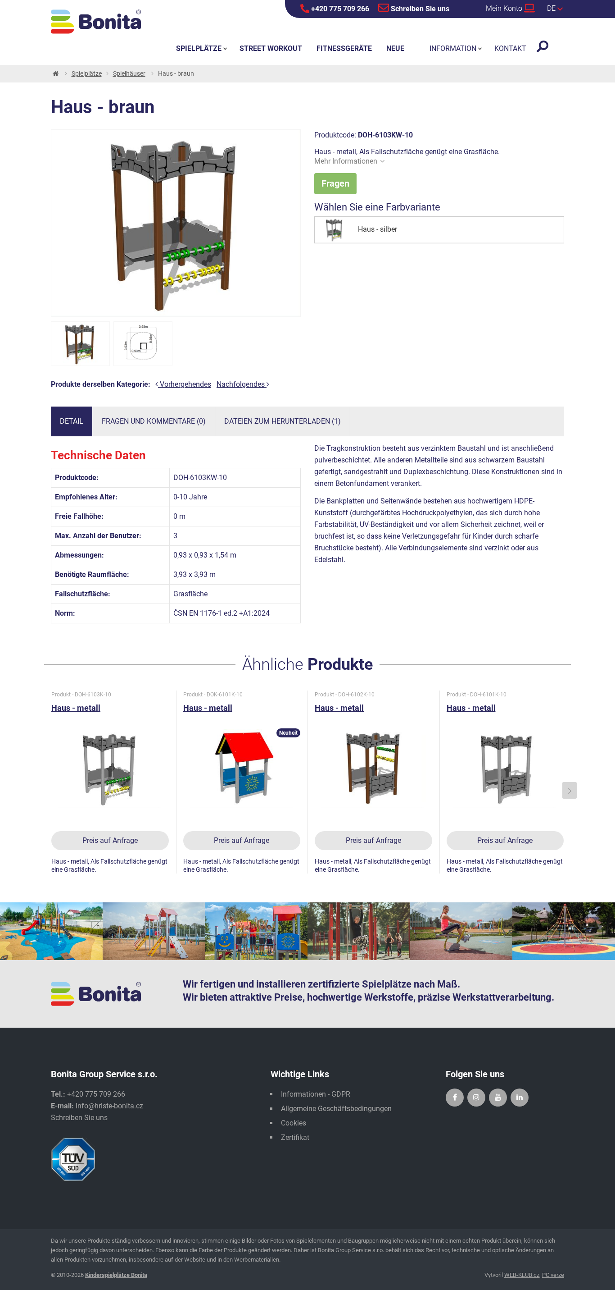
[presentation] (46, 790)
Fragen (335, 183)
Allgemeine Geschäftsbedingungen (336, 1108)
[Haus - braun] (80, 343)
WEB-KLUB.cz (521, 1275)
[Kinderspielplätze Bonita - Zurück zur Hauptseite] (96, 21)
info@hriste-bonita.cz (109, 1106)
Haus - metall (75, 708)
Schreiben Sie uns (419, 9)
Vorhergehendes (184, 384)
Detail (71, 421)
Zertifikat (295, 1137)
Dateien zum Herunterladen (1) (282, 421)
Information (453, 48)
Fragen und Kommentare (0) (154, 421)
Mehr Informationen (345, 161)
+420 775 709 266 (339, 9)
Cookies (293, 1123)
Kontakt (510, 48)
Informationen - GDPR (315, 1094)
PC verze (553, 1275)
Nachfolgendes (242, 384)
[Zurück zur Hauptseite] (55, 74)
